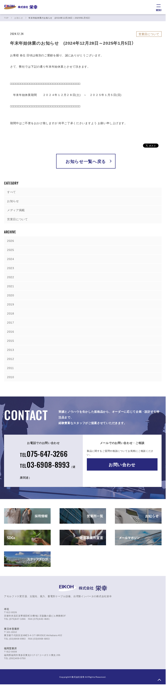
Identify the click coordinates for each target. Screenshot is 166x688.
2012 (10, 359)
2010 (10, 377)
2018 (10, 313)
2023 (10, 268)
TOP (159, 679)
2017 (10, 322)
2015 (10, 341)
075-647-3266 (44, 453)
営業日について (17, 219)
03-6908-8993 (48, 469)
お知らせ (13, 201)
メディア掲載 (16, 210)
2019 (10, 304)
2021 (10, 286)
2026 (10, 241)
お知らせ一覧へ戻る (86, 161)
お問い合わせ (122, 464)
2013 (10, 350)
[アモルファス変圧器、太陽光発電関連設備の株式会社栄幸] (20, 7)
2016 (10, 331)
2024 (10, 259)
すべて (11, 192)
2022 (10, 277)
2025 (10, 250)
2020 (10, 295)
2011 (10, 368)
